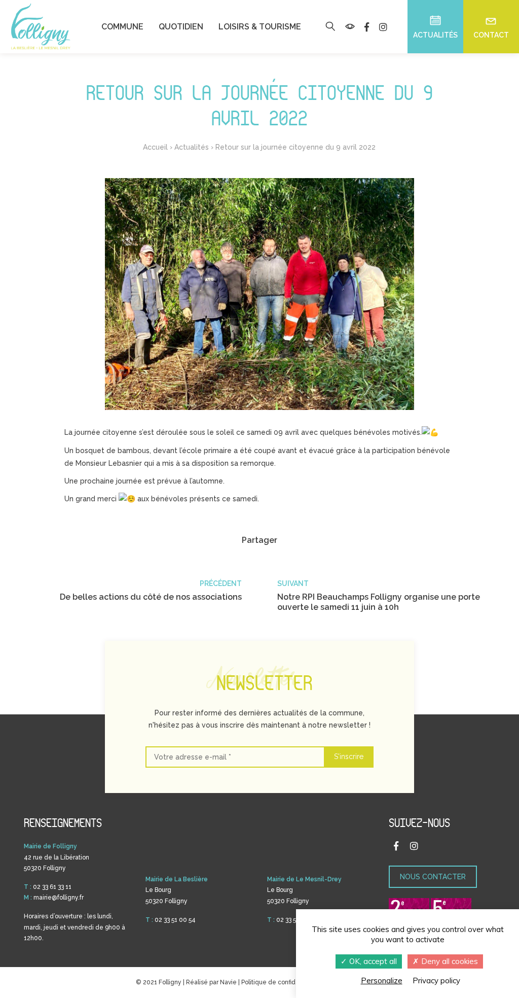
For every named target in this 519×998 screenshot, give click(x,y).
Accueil (155, 147)
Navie (228, 982)
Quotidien (181, 27)
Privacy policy (436, 980)
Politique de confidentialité (280, 982)
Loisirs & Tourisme (259, 27)
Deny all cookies (448, 961)
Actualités (191, 147)
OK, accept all (372, 961)
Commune (122, 27)
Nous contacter (433, 877)
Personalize (381, 980)
